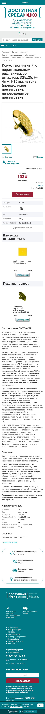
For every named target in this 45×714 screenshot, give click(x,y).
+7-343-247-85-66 (28, 23)
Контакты (12, 643)
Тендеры (11, 632)
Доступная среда (15, 629)
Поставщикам (14, 634)
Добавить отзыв (10, 542)
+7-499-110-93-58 (26, 22)
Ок (40, 705)
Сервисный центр (15, 641)
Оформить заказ (30, 711)
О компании (13, 627)
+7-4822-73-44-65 (25, 25)
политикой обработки (24, 688)
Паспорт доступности (17, 636)
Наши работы (13, 639)
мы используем (16, 706)
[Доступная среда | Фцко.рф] (22, 12)
